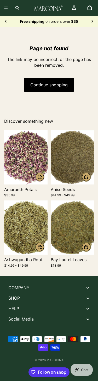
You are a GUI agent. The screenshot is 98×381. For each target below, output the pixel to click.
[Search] (17, 8)
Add (90, 247)
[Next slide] (92, 21)
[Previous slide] (5, 21)
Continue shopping (49, 84)
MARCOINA (55, 360)
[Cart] (89, 8)
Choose (90, 177)
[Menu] (6, 8)
